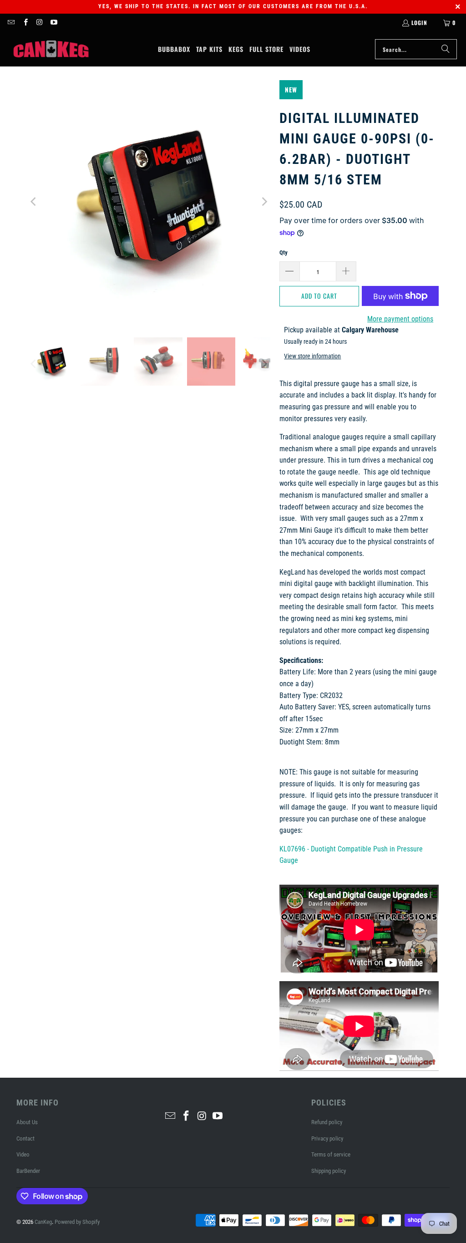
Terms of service (330, 1154)
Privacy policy (327, 1138)
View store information (312, 356)
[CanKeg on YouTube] (53, 22)
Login (419, 22)
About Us (27, 1122)
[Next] (263, 201)
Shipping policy (328, 1170)
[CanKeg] (51, 49)
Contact (25, 1138)
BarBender (28, 1170)
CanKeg (43, 1221)
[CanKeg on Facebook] (25, 22)
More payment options (400, 319)
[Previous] (34, 201)
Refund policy (326, 1122)
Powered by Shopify (77, 1221)
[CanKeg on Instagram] (39, 22)
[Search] (445, 49)
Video (23, 1154)
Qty (283, 252)
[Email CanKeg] (11, 22)
